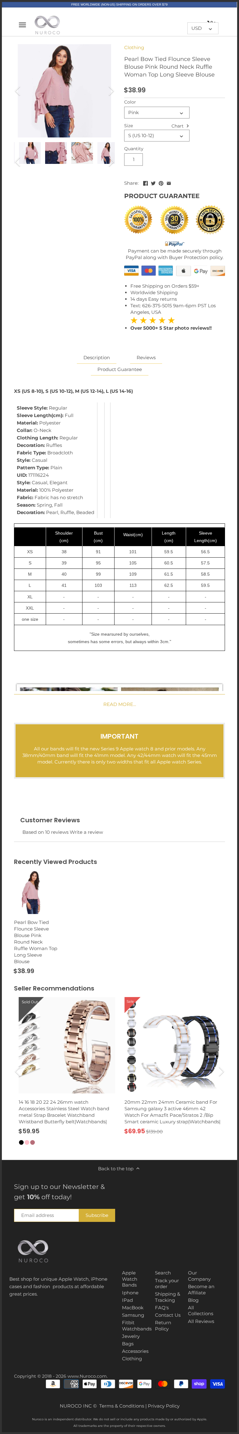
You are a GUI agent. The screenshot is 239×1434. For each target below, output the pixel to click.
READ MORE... (119, 704)
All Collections (200, 1311)
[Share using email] (168, 182)
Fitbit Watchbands (137, 1326)
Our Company (199, 1276)
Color (130, 102)
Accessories (135, 1351)
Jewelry (131, 1336)
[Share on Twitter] (153, 182)
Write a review (86, 832)
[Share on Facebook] (145, 182)
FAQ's (162, 1308)
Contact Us (167, 1315)
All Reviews (201, 1321)
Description (96, 357)
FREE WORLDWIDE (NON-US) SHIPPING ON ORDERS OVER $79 (119, 4)
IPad (127, 1300)
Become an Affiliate (201, 1289)
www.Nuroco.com (87, 1376)
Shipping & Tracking (167, 1297)
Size (128, 125)
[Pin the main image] (161, 182)
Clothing (134, 47)
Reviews (146, 357)
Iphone (130, 1293)
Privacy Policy (164, 1406)
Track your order (167, 1284)
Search (163, 1273)
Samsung (133, 1315)
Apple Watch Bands (129, 1279)
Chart (178, 125)
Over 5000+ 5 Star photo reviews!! (171, 324)
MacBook (132, 1308)
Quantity (133, 148)
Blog (193, 1300)
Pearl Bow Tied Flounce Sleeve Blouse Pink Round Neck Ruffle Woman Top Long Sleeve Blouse (35, 941)
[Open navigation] (22, 25)
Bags (128, 1344)
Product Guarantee (119, 369)
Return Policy (163, 1326)
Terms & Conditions (121, 1406)
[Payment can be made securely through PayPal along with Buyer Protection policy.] (174, 244)
